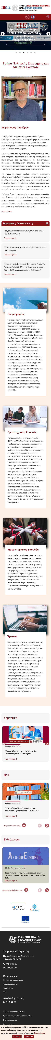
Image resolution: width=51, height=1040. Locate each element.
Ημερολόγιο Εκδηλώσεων (12, 890)
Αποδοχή (17, 1036)
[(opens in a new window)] (18, 908)
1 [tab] (16, 53)
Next (48, 34)
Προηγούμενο (2, 34)
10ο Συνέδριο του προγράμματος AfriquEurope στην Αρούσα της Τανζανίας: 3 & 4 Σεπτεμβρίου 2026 (25, 875)
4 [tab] (27, 53)
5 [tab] (31, 53)
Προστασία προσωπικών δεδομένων (17, 1016)
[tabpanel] (25, 48)
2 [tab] (20, 53)
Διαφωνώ (29, 1036)
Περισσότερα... (7, 211)
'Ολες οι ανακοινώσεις (11, 826)
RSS (5, 992)
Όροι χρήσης (8, 1024)
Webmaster (8, 988)
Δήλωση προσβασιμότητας (14, 1011)
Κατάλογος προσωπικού (13, 980)
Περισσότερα (9, 238)
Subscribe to (2, 216)
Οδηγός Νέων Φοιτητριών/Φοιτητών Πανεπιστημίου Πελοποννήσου (25, 248)
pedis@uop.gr (11, 968)
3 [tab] (23, 53)
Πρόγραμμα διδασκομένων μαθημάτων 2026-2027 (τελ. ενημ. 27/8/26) (23, 232)
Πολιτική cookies (10, 1020)
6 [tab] (35, 53)
